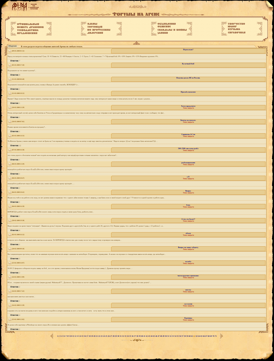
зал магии (188, 304)
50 (166, 336)
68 (209, 336)
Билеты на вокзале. (188, 120)
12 (76, 336)
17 (87, 336)
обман (188, 233)
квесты (188, 290)
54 (175, 336)
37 (135, 336)
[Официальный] (28, 24)
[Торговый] (94, 27)
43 (149, 336)
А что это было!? (188, 219)
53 (173, 336)
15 (83, 336)
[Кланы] (92, 24)
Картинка (188, 318)
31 (121, 336)
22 (99, 336)
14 (80, 336)
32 (123, 336)
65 (202, 336)
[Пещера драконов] (30, 27)
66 (204, 336)
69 (211, 336)
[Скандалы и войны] (172, 30)
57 (183, 336)
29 (116, 336)
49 (164, 336)
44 (152, 336)
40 (142, 336)
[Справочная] (236, 32)
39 (140, 336)
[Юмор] (232, 26)
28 (114, 336)
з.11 (188, 177)
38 (137, 336)
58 (185, 336)
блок (188, 205)
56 (180, 336)
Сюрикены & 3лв (188, 134)
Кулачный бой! (188, 64)
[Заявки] (163, 33)
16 (85, 336)
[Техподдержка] (28, 30)
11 (73, 336)
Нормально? (188, 49)
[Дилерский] (95, 33)
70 (213, 336)
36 (133, 336)
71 (216, 336)
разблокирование (188, 163)
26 (109, 336)
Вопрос (188, 191)
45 (154, 336)
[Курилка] (234, 29)
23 (102, 336)
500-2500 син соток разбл (188, 148)
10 (71, 336)
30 (118, 336)
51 (168, 336)
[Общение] (164, 27)
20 (95, 336)
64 (199, 336)
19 (92, 336)
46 (156, 336)
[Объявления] (167, 24)
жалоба (188, 261)
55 (178, 336)
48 (161, 336)
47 (159, 336)
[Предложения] (27, 33)
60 (190, 336)
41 (145, 336)
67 (206, 336)
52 (171, 336)
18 (90, 336)
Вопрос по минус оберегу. (188, 247)
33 (125, 336)
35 (130, 336)
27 (111, 336)
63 (197, 336)
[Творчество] (236, 24)
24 (104, 336)
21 (97, 336)
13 (78, 336)
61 (192, 336)
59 (187, 336)
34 (128, 336)
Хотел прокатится (188, 106)
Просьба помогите (188, 92)
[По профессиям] (98, 30)
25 (106, 336)
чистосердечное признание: (188, 276)
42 (147, 336)
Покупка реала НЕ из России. (188, 78)
